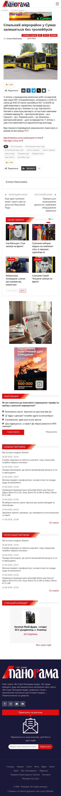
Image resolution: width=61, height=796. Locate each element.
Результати (51, 432)
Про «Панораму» (29, 770)
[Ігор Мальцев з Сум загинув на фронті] (17, 232)
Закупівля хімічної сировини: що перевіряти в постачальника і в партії (30, 513)
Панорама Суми (23, 153)
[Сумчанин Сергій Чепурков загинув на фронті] (43, 265)
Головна (10, 766)
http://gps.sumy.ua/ (12, 140)
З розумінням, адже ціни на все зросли (23, 420)
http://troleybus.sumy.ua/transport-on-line (22, 138)
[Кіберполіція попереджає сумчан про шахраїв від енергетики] (17, 265)
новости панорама (33, 150)
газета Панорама (16, 146)
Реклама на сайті (30, 778)
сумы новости (9, 157)
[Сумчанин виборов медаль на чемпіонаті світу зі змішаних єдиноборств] (43, 232)
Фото (36, 766)
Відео (44, 766)
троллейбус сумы (24, 157)
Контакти (46, 774)
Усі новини (54, 522)
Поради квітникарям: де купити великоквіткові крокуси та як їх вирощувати (29, 471)
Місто (46, 35)
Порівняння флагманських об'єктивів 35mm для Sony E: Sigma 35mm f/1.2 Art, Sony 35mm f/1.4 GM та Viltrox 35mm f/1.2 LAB (29, 492)
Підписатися (45, 747)
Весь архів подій (43, 645)
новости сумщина (49, 150)
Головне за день (29, 35)
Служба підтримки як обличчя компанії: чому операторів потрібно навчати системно (28, 461)
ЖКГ (39, 35)
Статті (29, 766)
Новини (54, 35)
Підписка (43, 770)
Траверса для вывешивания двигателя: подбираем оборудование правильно (45, 204)
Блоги (52, 766)
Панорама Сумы (37, 153)
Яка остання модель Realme (15, 452)
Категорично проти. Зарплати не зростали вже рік (28, 412)
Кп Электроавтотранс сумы (14, 150)
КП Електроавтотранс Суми (35, 146)
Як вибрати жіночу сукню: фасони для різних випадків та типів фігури (28, 503)
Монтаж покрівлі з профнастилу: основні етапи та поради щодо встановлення (29, 481)
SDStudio (49, 791)
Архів (15, 770)
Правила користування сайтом (25, 774)
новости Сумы (10, 153)
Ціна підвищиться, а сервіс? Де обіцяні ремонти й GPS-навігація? (29, 425)
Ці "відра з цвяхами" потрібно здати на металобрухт (29, 416)
